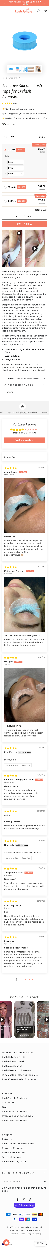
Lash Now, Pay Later (14, 1161)
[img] (10, 468)
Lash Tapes (38, 370)
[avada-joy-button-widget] (6, 1242)
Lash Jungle (19, 1227)
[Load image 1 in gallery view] (11, 69)
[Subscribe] (45, 1181)
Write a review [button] (24, 440)
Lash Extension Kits (13, 1057)
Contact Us (8, 1102)
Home (4, 78)
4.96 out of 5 (32, 429)
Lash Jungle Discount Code (18, 1143)
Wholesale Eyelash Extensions (20, 1075)
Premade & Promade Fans (17, 1052)
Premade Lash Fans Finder (18, 1116)
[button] (38, 11)
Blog (4, 1107)
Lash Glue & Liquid (13, 1061)
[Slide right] (44, 3)
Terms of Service (12, 1157)
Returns (7, 1139)
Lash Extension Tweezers (17, 1070)
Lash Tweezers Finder (14, 1120)
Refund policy (18, 1230)
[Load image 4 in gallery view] (31, 69)
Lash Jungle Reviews (14, 1098)
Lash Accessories (12, 1066)
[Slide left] (4, 3)
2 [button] (21, 979)
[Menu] (3, 11)
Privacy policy (33, 1230)
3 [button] (25, 979)
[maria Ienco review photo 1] (24, 505)
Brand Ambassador (13, 1152)
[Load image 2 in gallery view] (18, 69)
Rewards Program (13, 1148)
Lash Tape (14, 78)
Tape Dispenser (27, 367)
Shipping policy (34, 1234)
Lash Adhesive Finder (14, 1111)
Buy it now (24, 224)
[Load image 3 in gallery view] (24, 69)
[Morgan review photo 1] (24, 695)
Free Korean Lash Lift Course (19, 1079)
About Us (7, 1093)
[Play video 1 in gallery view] (38, 69)
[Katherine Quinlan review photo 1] (24, 604)
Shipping (7, 1134)
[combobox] (24, 1244)
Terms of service (17, 1234)
